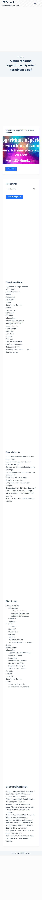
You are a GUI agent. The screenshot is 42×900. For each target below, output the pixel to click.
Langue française (12, 326)
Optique (9, 336)
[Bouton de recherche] (34, 189)
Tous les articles (12, 352)
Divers (8, 682)
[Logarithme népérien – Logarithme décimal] (21, 150)
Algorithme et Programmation (17, 287)
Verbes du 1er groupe (19, 611)
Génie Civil (10, 676)
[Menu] (35, 3)
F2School (8, 2)
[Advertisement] (21, 29)
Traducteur (12, 621)
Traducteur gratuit (14, 197)
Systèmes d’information (17, 668)
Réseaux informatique (14, 342)
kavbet (8, 820)
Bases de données (12, 292)
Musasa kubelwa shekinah (15, 810)
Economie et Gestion (13, 305)
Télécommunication (13, 347)
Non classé (10, 334)
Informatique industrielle (15, 321)
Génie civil (10, 313)
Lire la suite (12, 169)
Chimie (8, 302)
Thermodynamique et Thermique (18, 349)
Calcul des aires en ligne (15, 480)
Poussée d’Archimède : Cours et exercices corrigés (19, 838)
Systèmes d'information (14, 344)
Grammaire (12, 619)
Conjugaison (13, 608)
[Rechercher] (38, 3)
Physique (9, 339)
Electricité (9, 308)
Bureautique (10, 297)
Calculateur (10, 300)
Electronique (10, 310)
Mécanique (10, 331)
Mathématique (11, 329)
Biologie (9, 295)
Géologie (9, 315)
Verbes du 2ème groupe (20, 613)
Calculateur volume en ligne (16, 478)
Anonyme (9, 799)
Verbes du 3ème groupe (20, 616)
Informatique (10, 318)
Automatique (10, 289)
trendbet (9, 796)
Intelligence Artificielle (14, 323)
